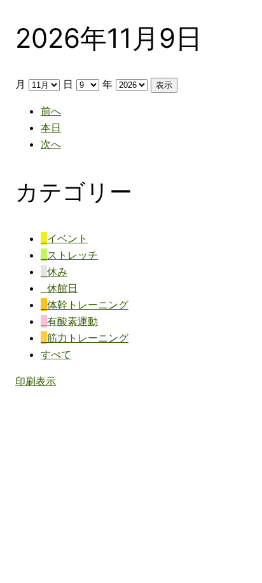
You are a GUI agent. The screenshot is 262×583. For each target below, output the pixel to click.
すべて (56, 354)
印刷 (35, 381)
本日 (51, 127)
